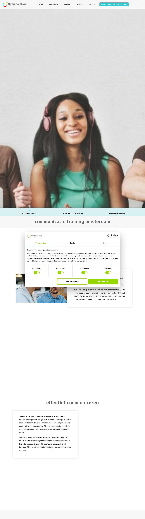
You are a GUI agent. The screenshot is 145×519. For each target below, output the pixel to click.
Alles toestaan (103, 281)
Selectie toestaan (72, 281)
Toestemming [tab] (41, 243)
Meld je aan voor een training (114, 4)
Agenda (67, 4)
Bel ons (34, 513)
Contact (93, 4)
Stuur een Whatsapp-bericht (14, 513)
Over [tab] (104, 243)
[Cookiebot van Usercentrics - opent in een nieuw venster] (108, 236)
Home (41, 4)
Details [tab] (72, 243)
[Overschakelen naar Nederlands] (141, 4)
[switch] (61, 272)
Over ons (80, 4)
